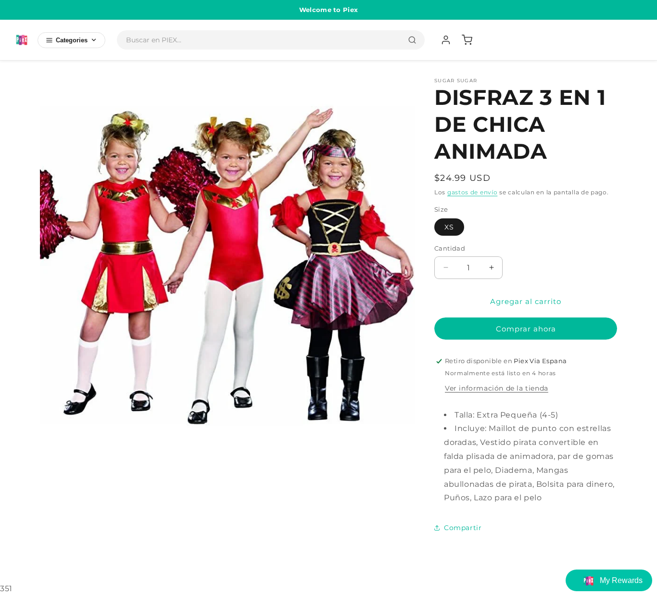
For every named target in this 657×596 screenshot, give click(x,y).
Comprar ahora (526, 328)
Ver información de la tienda (496, 388)
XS (449, 227)
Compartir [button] (462, 527)
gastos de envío (472, 192)
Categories (72, 40)
